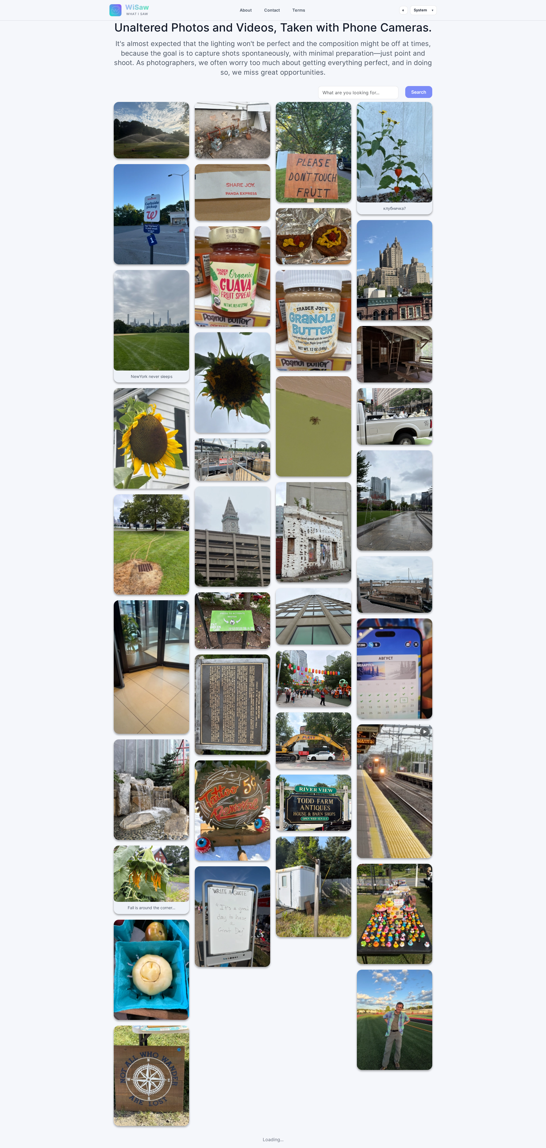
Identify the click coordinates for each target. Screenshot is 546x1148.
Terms (298, 10)
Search (418, 92)
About (246, 10)
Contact (272, 10)
